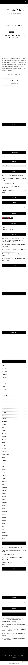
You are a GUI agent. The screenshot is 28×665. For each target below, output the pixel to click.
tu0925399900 (15, 83)
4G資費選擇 (4, 374)
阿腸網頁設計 (25, 661)
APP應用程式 (5, 395)
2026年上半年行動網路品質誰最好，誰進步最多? (13, 175)
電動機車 (4, 523)
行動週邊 (4, 490)
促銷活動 (4, 419)
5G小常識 (4, 383)
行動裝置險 (4, 487)
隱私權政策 (16, 663)
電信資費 (4, 520)
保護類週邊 (4, 421)
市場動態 (4, 442)
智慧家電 (4, 460)
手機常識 (4, 451)
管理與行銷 (4, 481)
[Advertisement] (14, 107)
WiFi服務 (4, 410)
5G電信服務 (4, 389)
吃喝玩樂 (4, 430)
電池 (3, 529)
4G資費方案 (4, 371)
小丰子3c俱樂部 (5, 156)
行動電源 (4, 493)
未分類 (3, 463)
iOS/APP (4, 398)
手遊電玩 (4, 457)
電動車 (3, 526)
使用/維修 (4, 416)
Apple (3, 392)
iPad (3, 401)
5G (2, 380)
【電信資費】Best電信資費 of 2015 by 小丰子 (14, 36)
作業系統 (4, 413)
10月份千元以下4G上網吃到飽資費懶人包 (15, 254)
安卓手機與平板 (5, 439)
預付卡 (3, 538)
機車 (3, 466)
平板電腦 (4, 448)
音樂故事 (4, 532)
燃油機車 (4, 469)
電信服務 (4, 517)
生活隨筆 (4, 475)
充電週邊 (4, 424)
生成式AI (4, 472)
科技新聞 (4, 478)
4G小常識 (4, 368)
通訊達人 (4, 499)
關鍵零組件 (4, 511)
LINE (3, 407)
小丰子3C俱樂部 (14, 10)
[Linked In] (17, 80)
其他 (3, 427)
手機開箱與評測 (5, 454)
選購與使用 (4, 502)
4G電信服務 (4, 377)
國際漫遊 (4, 436)
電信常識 (4, 514)
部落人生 (4, 505)
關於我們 (11, 663)
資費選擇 (11, 32)
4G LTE (3, 365)
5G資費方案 (4, 386)
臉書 (3, 484)
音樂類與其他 (5, 535)
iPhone (3, 404)
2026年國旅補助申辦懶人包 (8, 183)
